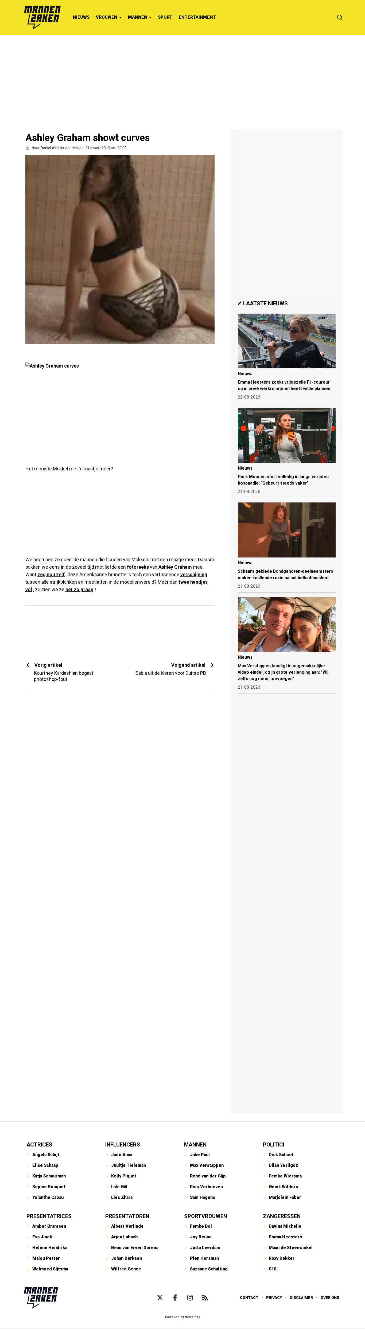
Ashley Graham (175, 567)
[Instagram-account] (190, 1297)
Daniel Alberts (52, 148)
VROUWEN (106, 17)
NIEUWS (81, 17)
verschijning (193, 574)
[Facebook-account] (175, 1297)
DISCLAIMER (301, 1298)
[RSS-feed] (205, 1297)
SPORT (165, 17)
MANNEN (137, 17)
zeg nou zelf (51, 574)
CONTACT (249, 1298)
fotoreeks (138, 567)
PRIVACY (274, 1298)
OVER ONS (330, 1298)
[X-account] (160, 1297)
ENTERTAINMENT (197, 17)
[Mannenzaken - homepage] (42, 17)
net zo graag (79, 589)
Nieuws (245, 373)
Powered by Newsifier (182, 1317)
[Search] (339, 17)
